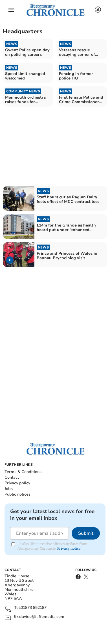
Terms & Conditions (23, 471)
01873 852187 (34, 607)
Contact (12, 477)
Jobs (9, 488)
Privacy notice (68, 548)
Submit (85, 533)
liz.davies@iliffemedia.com (39, 616)
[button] (11, 10)
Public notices (17, 494)
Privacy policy (17, 483)
